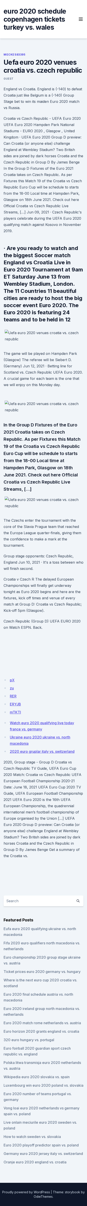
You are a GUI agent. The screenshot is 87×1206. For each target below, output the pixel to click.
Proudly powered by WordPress (26, 1192)
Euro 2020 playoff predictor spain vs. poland (41, 1145)
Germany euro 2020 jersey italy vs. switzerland (43, 1153)
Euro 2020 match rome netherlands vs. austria (42, 1023)
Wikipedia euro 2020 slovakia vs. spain (37, 1077)
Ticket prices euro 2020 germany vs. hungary (42, 971)
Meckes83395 (14, 54)
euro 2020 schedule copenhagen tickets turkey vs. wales (35, 19)
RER (13, 696)
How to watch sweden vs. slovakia (32, 1136)
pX (12, 680)
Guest (9, 78)
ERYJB (15, 704)
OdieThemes (43, 1196)
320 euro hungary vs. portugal (29, 1040)
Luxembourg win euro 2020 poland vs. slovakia (43, 1085)
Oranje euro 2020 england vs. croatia (35, 1162)
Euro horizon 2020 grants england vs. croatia (41, 1031)
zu (12, 688)
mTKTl (15, 712)
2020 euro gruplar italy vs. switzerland (42, 751)
